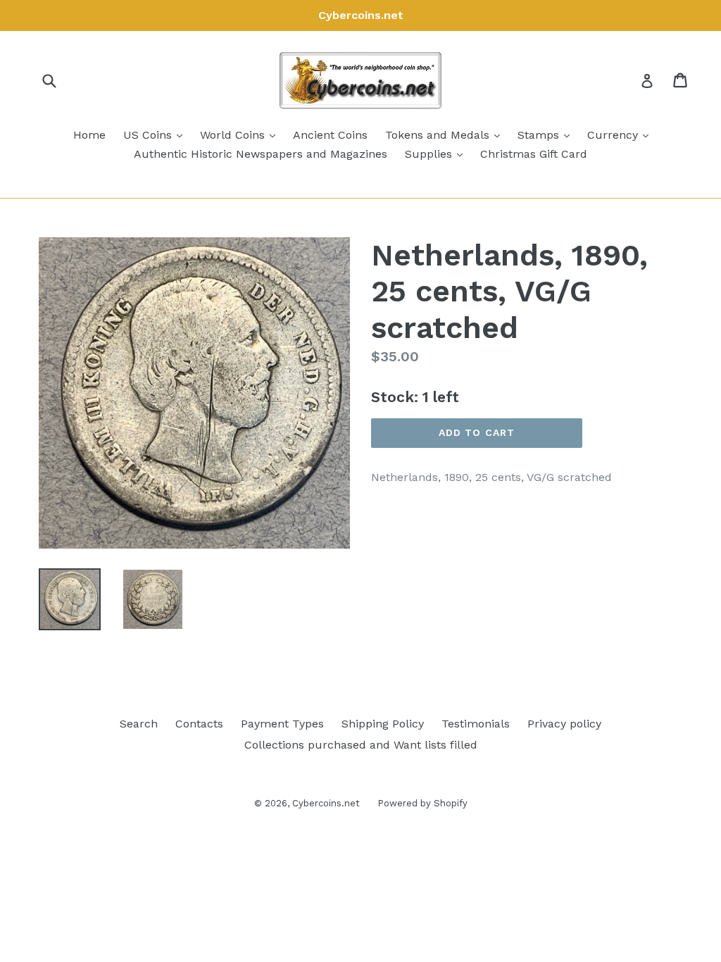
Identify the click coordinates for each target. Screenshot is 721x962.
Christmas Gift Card (533, 154)
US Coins (156, 134)
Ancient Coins (330, 135)
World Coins (241, 134)
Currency (621, 134)
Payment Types (282, 723)
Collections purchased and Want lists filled (360, 744)
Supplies (437, 153)
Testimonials (475, 723)
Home (89, 135)
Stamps (547, 134)
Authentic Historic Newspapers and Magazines (260, 154)
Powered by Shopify (422, 803)
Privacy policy (564, 723)
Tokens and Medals (446, 134)
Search (139, 723)
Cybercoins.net (326, 803)
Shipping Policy (382, 723)
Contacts (199, 723)
